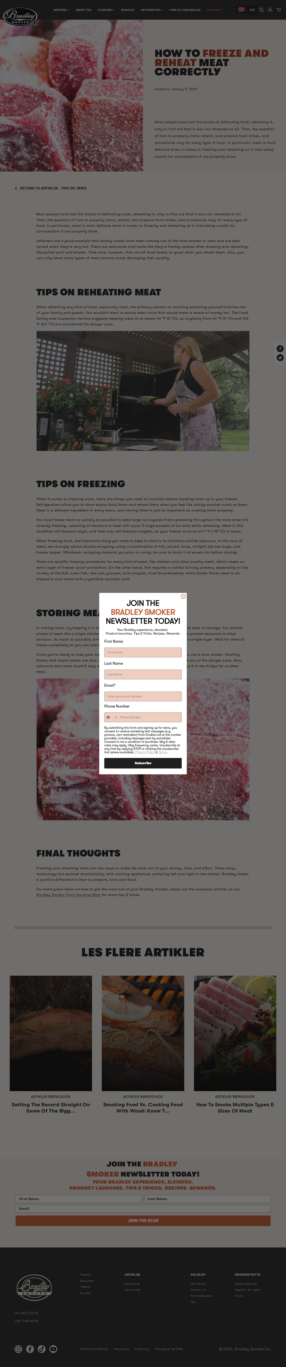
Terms (162, 752)
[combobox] (111, 717)
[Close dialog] (183, 596)
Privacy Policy (145, 752)
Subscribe (143, 763)
